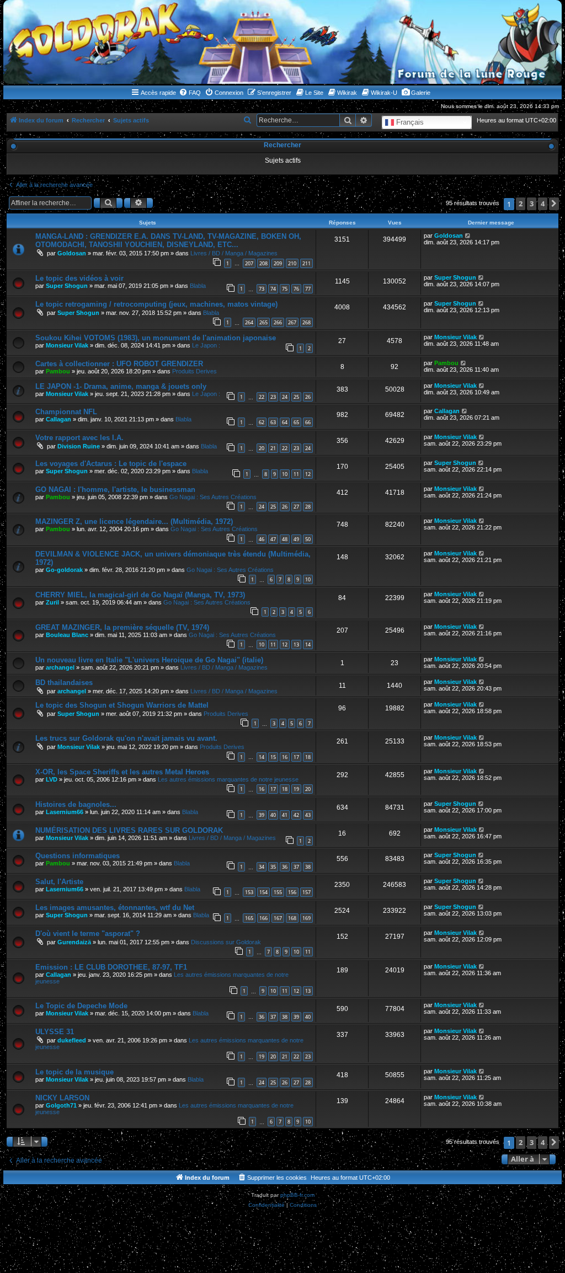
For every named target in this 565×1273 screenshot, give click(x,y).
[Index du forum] (282, 42)
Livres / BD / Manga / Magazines (234, 253)
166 (263, 918)
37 (296, 866)
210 (292, 263)
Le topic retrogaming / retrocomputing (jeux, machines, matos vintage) (156, 304)
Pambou (58, 371)
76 (296, 288)
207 (249, 263)
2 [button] (521, 203)
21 (273, 448)
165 (249, 918)
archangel (60, 667)
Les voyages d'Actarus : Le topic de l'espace (110, 463)
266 (278, 322)
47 (273, 539)
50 (308, 539)
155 (278, 892)
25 (296, 396)
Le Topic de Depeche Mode (81, 1006)
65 (296, 422)
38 (308, 866)
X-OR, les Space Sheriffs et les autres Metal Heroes (122, 772)
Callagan (58, 419)
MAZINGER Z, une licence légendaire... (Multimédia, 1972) (134, 521)
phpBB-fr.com (297, 1195)
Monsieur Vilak (67, 345)
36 (284, 866)
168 (292, 918)
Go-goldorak (64, 569)
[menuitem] (190, 92)
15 (273, 757)
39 (261, 815)
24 (284, 396)
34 (261, 866)
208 (263, 263)
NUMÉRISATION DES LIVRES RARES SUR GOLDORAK (129, 830)
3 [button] (532, 203)
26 (308, 396)
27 (296, 506)
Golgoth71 (61, 1105)
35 (273, 866)
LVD (51, 779)
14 (308, 644)
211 (306, 263)
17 (296, 757)
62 (261, 422)
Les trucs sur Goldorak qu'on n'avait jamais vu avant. (126, 738)
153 (249, 892)
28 (308, 506)
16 (284, 757)
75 (284, 288)
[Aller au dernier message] (468, 235)
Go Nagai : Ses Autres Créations (213, 497)
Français (409, 121)
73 (261, 288)
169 (306, 918)
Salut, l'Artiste (59, 882)
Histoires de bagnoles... (75, 804)
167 (278, 918)
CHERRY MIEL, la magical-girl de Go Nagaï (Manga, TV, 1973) (140, 595)
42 (296, 815)
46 (261, 539)
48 (284, 539)
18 (308, 757)
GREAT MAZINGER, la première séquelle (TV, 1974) (122, 627)
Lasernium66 (64, 812)
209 (278, 263)
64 (284, 422)
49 (296, 539)
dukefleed (71, 1040)
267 (292, 322)
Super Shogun (67, 285)
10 (284, 474)
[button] (554, 203)
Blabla (198, 285)
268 (306, 322)
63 (273, 422)
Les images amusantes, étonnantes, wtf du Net (114, 907)
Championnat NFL (66, 412)
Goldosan (71, 253)
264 (249, 322)
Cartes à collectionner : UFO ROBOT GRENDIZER (119, 364)
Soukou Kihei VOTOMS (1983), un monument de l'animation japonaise (155, 338)
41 (284, 815)
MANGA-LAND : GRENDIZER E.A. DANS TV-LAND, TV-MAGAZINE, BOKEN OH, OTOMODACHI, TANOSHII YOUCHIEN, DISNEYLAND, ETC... (168, 240)
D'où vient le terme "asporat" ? (87, 933)
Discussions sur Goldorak (226, 942)
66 (308, 422)
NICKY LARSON (62, 1098)
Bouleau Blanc (67, 635)
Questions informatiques (77, 856)
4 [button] (543, 203)
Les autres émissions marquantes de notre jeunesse (228, 779)
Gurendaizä (74, 942)
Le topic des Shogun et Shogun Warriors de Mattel (122, 705)
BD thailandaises (64, 682)
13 (296, 644)
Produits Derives (194, 371)
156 (292, 892)
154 (263, 892)
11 (296, 474)
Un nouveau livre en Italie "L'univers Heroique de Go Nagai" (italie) (149, 660)
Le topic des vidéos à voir (79, 278)
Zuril (52, 602)
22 (261, 396)
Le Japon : (206, 345)
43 (308, 815)
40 (273, 815)
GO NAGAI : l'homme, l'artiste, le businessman (115, 489)
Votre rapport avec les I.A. (79, 438)
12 (308, 474)
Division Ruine (78, 446)
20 (261, 448)
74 (273, 288)
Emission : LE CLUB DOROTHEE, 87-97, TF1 (111, 967)
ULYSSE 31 (54, 1032)
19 (296, 789)
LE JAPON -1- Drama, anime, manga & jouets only (120, 386)
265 (263, 322)
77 (308, 288)
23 (273, 396)
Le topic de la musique (74, 1072)
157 (306, 892)
